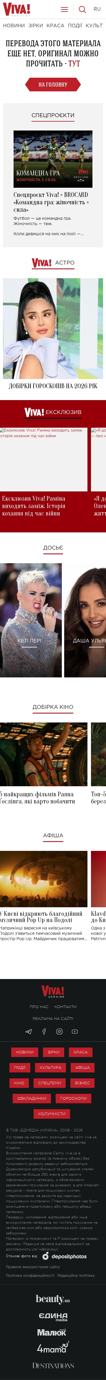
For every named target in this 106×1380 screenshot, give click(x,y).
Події (20, 1067)
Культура (50, 1067)
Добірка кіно (53, 707)
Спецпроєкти (53, 115)
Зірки (53, 1052)
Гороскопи (73, 1098)
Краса (81, 1052)
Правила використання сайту (33, 1267)
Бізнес (82, 1083)
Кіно (19, 1083)
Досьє (53, 548)
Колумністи (51, 1114)
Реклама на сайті (53, 1018)
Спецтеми (49, 1083)
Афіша (53, 835)
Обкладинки (31, 1098)
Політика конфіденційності (30, 1275)
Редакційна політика (76, 1275)
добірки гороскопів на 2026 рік (53, 386)
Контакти (65, 1007)
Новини (25, 1052)
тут (74, 63)
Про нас (39, 1007)
